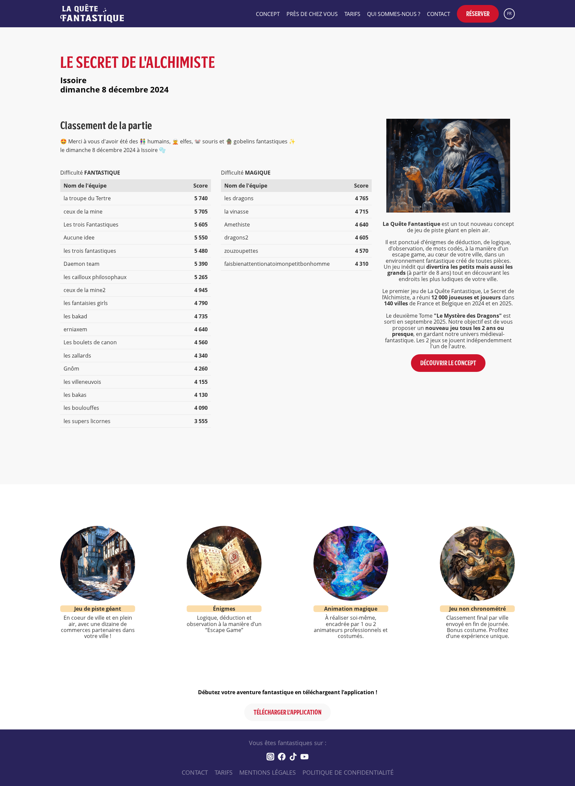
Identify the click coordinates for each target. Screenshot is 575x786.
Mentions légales (267, 772)
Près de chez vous (312, 14)
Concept (268, 14)
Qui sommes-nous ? (393, 14)
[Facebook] (282, 757)
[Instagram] (271, 757)
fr (509, 13)
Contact (438, 14)
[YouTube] (304, 757)
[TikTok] (293, 757)
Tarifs (352, 14)
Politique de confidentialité (348, 772)
